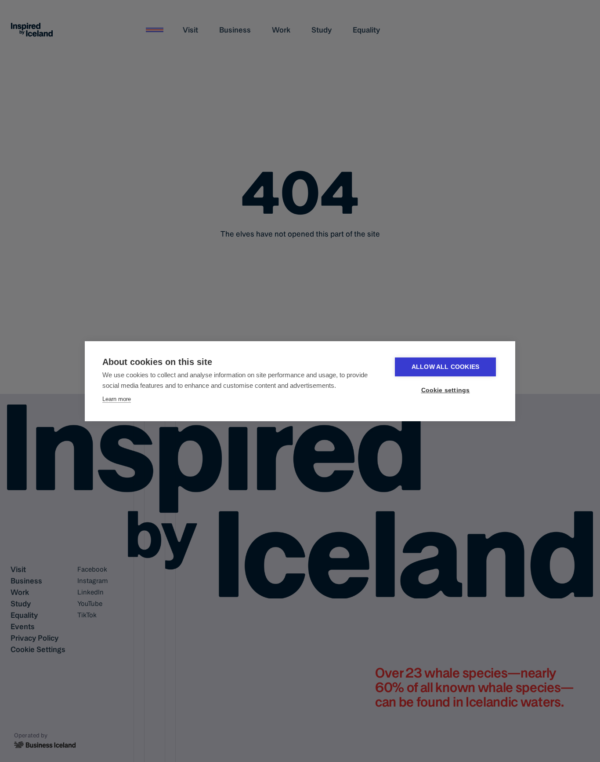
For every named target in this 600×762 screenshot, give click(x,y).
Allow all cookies (445, 367)
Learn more (116, 399)
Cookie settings (445, 390)
